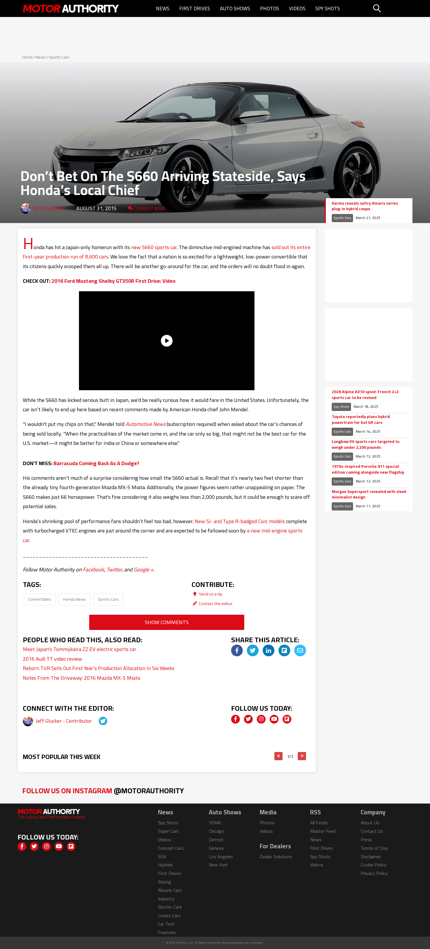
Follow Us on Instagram (103, 790)
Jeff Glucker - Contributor (64, 721)
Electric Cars (170, 906)
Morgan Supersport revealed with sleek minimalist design (369, 494)
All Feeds (319, 822)
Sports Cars (59, 57)
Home (27, 57)
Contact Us (372, 831)
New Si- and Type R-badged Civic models (240, 521)
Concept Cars (171, 848)
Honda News (74, 599)
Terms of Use (374, 848)
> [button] (302, 756)
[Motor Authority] (71, 8)
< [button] (278, 756)
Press (366, 839)
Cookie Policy (373, 864)
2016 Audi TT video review (52, 659)
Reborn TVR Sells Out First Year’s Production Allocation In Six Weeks (98, 668)
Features (167, 932)
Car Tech (166, 923)
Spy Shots (327, 8)
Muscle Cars (170, 890)
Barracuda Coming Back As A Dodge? (96, 463)
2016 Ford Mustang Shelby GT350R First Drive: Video (113, 281)
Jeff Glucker (49, 208)
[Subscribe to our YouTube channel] (274, 719)
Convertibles (39, 599)
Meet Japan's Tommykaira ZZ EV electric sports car (79, 649)
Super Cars (168, 831)
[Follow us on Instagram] (261, 719)
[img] (237, 650)
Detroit (216, 839)
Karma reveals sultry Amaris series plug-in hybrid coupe (365, 206)
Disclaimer (371, 856)
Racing (164, 881)
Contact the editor (215, 603)
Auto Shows (235, 8)
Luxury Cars (169, 915)
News (162, 8)
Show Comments (167, 622)
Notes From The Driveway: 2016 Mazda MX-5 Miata (81, 678)
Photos (269, 8)
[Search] (391, 8)
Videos (297, 8)
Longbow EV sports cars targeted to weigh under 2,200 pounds (365, 444)
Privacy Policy (374, 873)
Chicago (216, 831)
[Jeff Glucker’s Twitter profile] (97, 721)
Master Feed (323, 831)
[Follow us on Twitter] (248, 719)
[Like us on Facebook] (235, 719)
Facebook (93, 569)
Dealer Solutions (276, 856)
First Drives (194, 8)
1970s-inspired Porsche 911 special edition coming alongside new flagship (368, 469)
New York (218, 864)
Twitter (114, 569)
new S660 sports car (154, 247)
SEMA (215, 822)
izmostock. (256, 942)
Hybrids (165, 864)
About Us (370, 822)
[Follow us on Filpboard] (287, 719)
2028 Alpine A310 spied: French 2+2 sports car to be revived (365, 394)
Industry (166, 898)
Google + (143, 569)
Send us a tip (210, 594)
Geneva (216, 848)
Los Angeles (221, 856)
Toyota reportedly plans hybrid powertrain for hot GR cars (361, 419)
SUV (162, 856)
